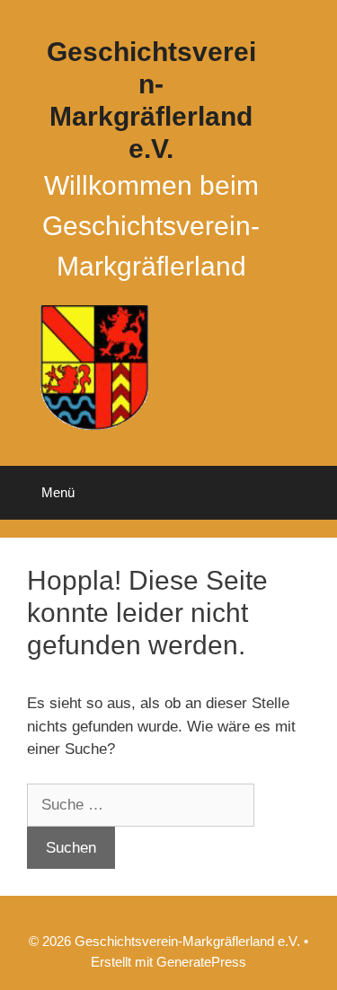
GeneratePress (201, 961)
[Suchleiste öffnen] (310, 493)
